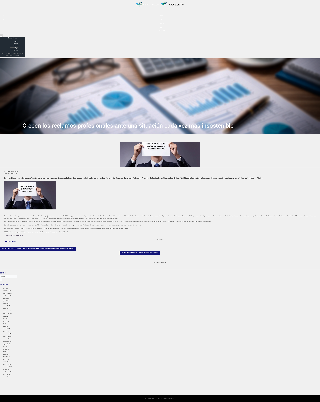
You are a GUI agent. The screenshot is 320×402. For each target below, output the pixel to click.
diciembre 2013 (7, 334)
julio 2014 (5, 318)
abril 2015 (5, 303)
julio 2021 (5, 288)
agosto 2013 (6, 344)
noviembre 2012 (7, 367)
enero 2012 (6, 377)
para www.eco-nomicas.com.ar (14, 235)
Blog (161, 27)
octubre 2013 (6, 339)
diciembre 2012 (7, 364)
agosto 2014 (6, 316)
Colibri (17, 55)
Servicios (162, 19)
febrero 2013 (6, 359)
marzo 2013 (6, 356)
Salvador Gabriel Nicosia (12, 171)
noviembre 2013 (7, 336)
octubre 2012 (6, 369)
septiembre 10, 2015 (11, 173)
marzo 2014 (6, 328)
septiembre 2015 (7, 296)
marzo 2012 (6, 374)
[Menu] (160, 35)
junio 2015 (6, 301)
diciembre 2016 (7, 290)
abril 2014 (5, 326)
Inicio (161, 15)
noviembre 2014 (7, 313)
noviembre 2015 (7, 293)
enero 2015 (6, 308)
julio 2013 (5, 346)
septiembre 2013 (7, 341)
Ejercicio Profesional (10, 241)
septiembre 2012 (7, 372)
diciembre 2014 (7, 311)
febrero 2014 (6, 331)
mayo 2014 (6, 323)
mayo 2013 (6, 351)
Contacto (162, 31)
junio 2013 (6, 349)
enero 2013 (6, 361)
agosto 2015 (6, 298)
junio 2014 (6, 321)
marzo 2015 (6, 306)
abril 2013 (5, 354)
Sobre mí (161, 23)
